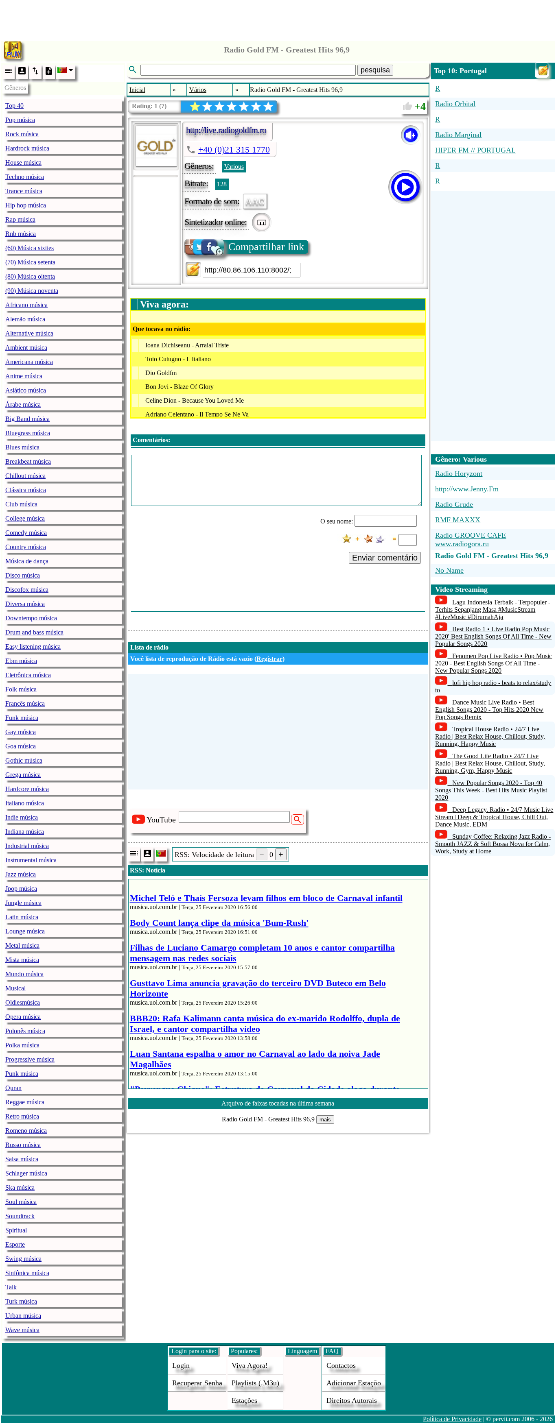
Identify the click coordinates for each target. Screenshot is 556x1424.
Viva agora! (250, 1365)
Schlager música (26, 1173)
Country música (25, 546)
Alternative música (29, 333)
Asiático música (25, 390)
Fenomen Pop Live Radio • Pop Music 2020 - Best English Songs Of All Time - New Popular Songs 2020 (493, 663)
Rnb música (20, 233)
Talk (11, 1287)
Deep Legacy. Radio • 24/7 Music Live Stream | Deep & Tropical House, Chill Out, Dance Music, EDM (494, 817)
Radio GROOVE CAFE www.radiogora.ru (470, 539)
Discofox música (26, 589)
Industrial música (27, 845)
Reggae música (24, 1102)
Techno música (24, 176)
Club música (21, 504)
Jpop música (21, 888)
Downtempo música (31, 618)
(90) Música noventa (31, 290)
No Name (449, 570)
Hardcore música (27, 788)
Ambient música (26, 347)
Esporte (15, 1244)
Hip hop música (25, 205)
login (181, 1365)
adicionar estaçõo (353, 1383)
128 (222, 184)
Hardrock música (27, 148)
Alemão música (25, 319)
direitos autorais (351, 1400)
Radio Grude (454, 504)
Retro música (22, 1116)
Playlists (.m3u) (255, 1383)
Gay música (20, 731)
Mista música (22, 959)
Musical (15, 988)
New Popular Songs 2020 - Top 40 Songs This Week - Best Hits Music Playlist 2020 (491, 790)
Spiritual (16, 1230)
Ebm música (21, 660)
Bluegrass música (27, 433)
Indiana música (24, 831)
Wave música (22, 1329)
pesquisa (375, 70)
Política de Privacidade (452, 1418)
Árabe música (23, 404)
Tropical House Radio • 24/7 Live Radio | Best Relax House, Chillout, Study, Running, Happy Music (490, 736)
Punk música (21, 1073)
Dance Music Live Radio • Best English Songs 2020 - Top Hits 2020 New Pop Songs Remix (489, 709)
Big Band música (27, 418)
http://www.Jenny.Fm (467, 489)
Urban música (23, 1315)
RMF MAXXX (457, 520)
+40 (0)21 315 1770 (234, 149)
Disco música (22, 575)
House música (23, 162)
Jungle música (23, 902)
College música (25, 518)
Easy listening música (33, 646)
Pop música (20, 119)
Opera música (23, 1016)
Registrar (269, 658)
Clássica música (25, 489)
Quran (13, 1087)
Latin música (21, 917)
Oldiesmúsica (22, 1002)
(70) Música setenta (30, 262)
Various (234, 166)
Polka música (22, 1045)
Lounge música (25, 931)
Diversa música (25, 603)
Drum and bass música (34, 632)
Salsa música (21, 1159)
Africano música (26, 304)
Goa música (20, 746)
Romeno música (26, 1130)
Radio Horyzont (458, 473)
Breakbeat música (28, 461)
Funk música (21, 717)
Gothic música (23, 760)
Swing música (23, 1258)
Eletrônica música (28, 675)
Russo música (23, 1144)
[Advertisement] (278, 18)
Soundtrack (20, 1215)
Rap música (20, 219)
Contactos (341, 1365)
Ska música (20, 1187)
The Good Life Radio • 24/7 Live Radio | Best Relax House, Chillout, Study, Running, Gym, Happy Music (490, 763)
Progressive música (30, 1059)
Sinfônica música (27, 1272)
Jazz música (20, 874)
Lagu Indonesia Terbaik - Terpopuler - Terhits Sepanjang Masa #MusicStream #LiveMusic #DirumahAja (492, 609)
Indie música (21, 817)
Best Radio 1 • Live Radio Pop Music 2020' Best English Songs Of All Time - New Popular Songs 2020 (493, 636)
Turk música (21, 1301)
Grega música (23, 774)
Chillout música (25, 475)
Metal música (22, 945)
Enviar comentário (385, 557)
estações (244, 1400)
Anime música (23, 376)
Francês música (25, 703)
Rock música (22, 134)
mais (325, 1120)
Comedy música (26, 532)
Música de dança (26, 561)
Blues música (22, 447)
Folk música (21, 689)
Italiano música (24, 803)
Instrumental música (31, 860)
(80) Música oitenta (30, 276)
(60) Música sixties (29, 247)
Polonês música (25, 1030)
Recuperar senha (197, 1383)
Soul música (21, 1201)
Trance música (23, 191)
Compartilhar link (266, 247)
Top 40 (14, 105)
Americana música (29, 361)
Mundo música (24, 973)
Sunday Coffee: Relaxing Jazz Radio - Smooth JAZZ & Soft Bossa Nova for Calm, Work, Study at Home (493, 844)
